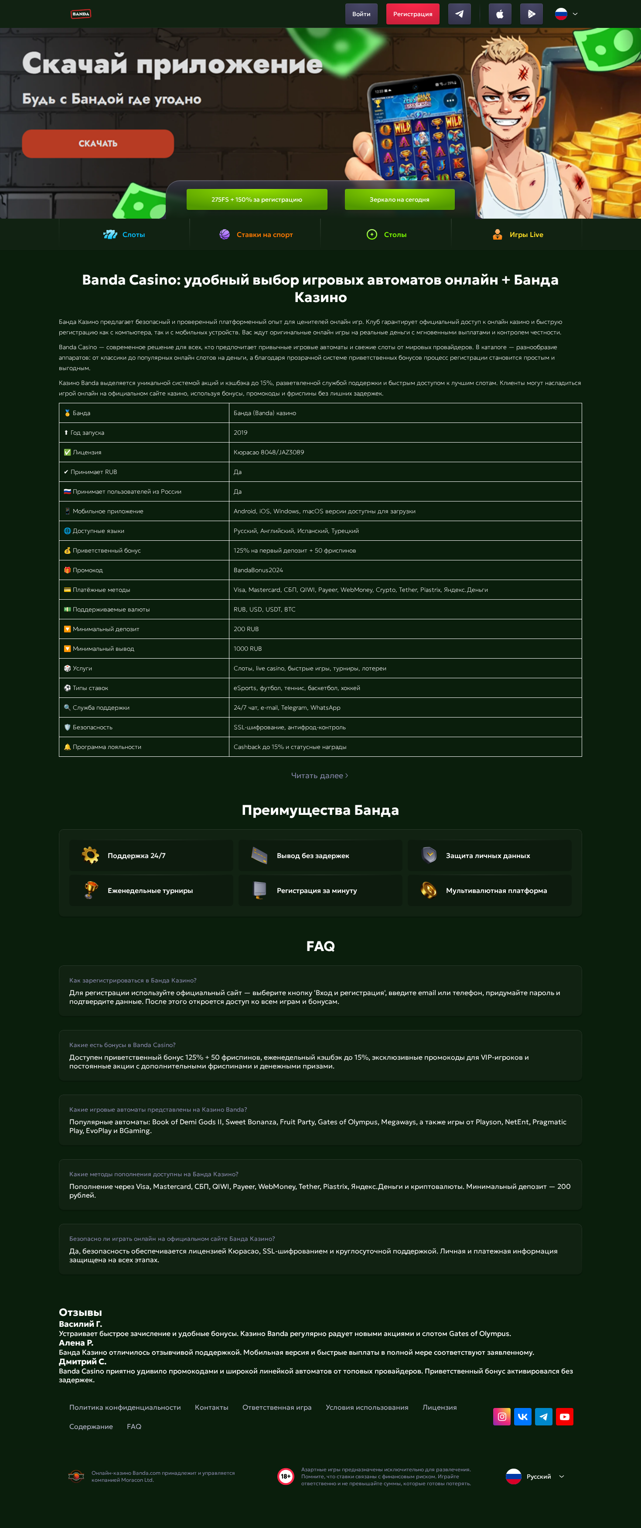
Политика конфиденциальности (125, 1407)
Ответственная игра (277, 1407)
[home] (81, 14)
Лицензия (440, 1407)
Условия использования (367, 1407)
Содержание (91, 1426)
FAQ (134, 1426)
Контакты (211, 1407)
